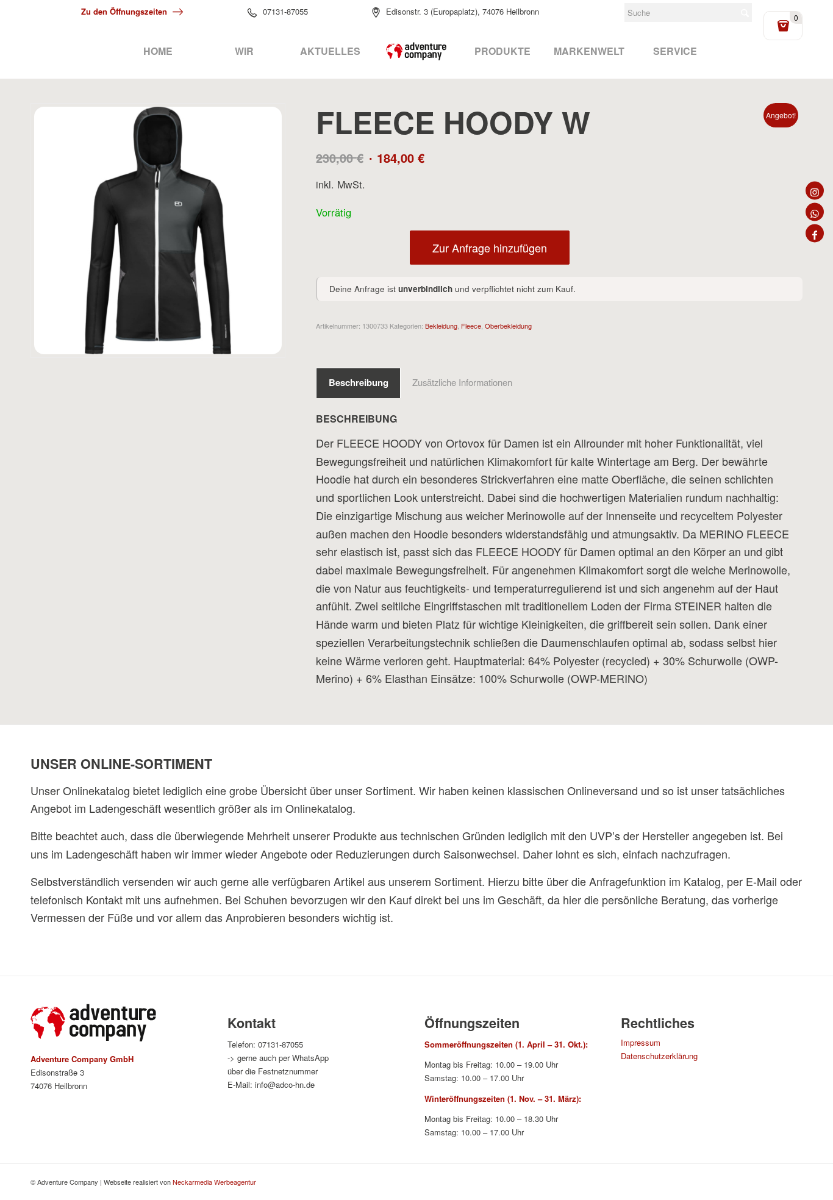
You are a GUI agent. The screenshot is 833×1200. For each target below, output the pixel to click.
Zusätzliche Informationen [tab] (462, 382)
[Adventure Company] (416, 51)
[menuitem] (158, 51)
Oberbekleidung (508, 325)
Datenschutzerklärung (659, 1056)
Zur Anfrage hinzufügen (489, 247)
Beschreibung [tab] (358, 382)
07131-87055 (285, 11)
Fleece (471, 325)
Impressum (640, 1042)
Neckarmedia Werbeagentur (214, 1182)
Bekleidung (441, 325)
